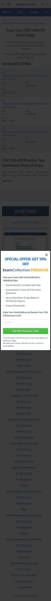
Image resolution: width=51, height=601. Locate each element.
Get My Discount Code (25, 331)
